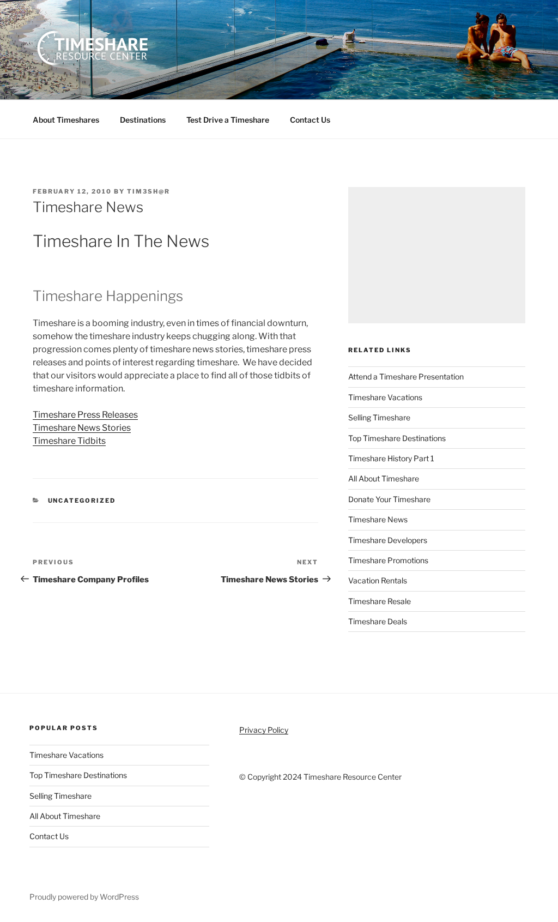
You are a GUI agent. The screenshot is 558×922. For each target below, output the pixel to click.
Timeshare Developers (387, 540)
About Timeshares (66, 119)
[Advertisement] (436, 255)
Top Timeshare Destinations (397, 438)
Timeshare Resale (379, 601)
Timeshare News (378, 519)
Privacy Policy (263, 729)
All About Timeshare (383, 478)
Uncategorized (82, 500)
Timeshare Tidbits (69, 441)
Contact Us (310, 119)
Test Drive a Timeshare (227, 119)
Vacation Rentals (377, 580)
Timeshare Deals (377, 621)
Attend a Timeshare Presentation (406, 376)
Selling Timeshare (379, 417)
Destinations (143, 119)
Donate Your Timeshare (389, 499)
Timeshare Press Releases (85, 414)
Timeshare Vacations (385, 397)
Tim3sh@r (148, 191)
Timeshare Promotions (388, 560)
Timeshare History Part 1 (391, 458)
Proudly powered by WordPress (84, 896)
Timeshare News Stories (82, 428)
